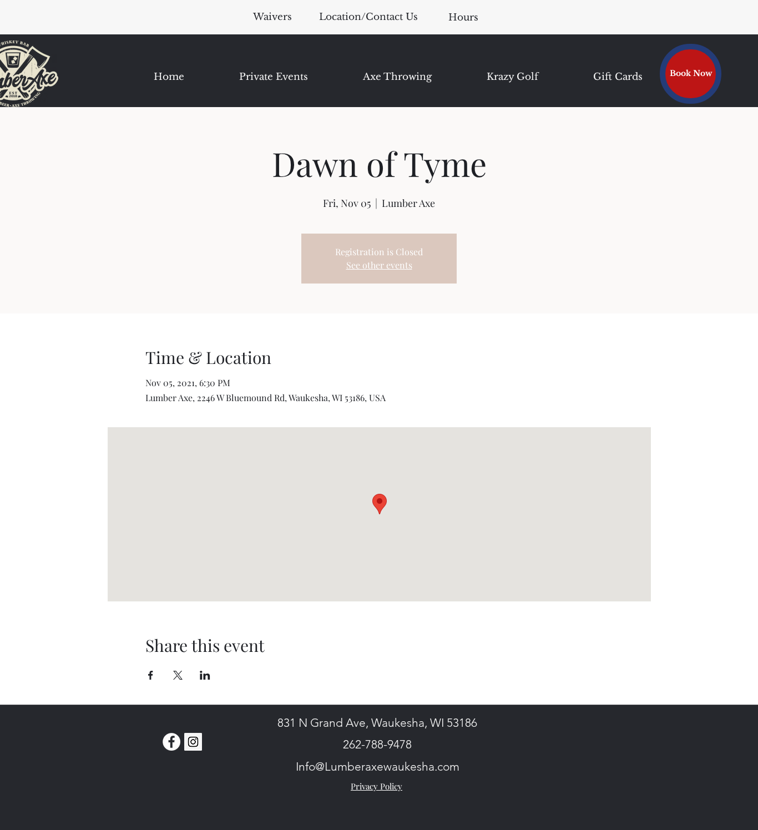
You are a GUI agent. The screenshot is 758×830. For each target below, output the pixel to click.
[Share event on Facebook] (150, 675)
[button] (463, 17)
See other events (379, 265)
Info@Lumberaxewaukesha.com (377, 766)
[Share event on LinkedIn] (205, 675)
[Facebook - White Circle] (171, 742)
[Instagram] (193, 742)
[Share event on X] (178, 675)
